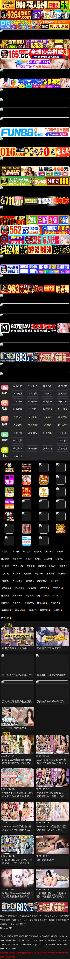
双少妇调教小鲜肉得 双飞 (50, 701)
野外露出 (62, 409)
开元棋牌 (27, 551)
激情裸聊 (32, 588)
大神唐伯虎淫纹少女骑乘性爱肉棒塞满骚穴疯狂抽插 (51, 895)
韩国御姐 (32, 401)
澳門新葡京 (42, 580)
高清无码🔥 (45, 610)
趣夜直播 (51, 573)
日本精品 (32, 393)
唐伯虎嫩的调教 (45, 859)
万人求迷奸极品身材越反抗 (17, 701)
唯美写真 (47, 432)
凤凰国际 (5, 566)
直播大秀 (17, 602)
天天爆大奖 (18, 595)
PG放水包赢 (18, 566)
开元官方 (5, 595)
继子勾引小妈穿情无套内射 (17, 674)
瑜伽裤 (47, 424)
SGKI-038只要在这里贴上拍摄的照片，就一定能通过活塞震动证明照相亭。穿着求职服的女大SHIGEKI (17, 864)
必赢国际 (59, 558)
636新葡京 (20, 588)
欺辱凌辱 (17, 409)
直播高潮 (31, 566)
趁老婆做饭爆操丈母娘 (14, 648)
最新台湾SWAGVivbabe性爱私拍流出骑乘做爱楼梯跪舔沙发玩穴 (17, 896)
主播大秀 (5, 573)
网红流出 (47, 409)
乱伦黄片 (28, 573)
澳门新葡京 (18, 580)
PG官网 (16, 551)
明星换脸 (32, 424)
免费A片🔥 (56, 602)
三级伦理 (17, 393)
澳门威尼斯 (29, 602)
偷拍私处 (39, 573)
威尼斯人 (5, 551)
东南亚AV (62, 401)
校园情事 (32, 448)
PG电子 (60, 551)
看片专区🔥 (20, 610)
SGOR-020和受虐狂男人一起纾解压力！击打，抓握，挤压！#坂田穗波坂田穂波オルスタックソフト (52, 797)
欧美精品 (47, 385)
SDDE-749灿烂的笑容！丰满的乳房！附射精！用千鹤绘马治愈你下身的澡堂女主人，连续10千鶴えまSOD (17, 797)
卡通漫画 (17, 432)
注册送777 (17, 558)
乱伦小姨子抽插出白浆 (14, 728)
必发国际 (5, 580)
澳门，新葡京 (43, 595)
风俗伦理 (62, 448)
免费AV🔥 (58, 610)
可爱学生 (47, 417)
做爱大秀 (5, 602)
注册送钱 (5, 558)
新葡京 (38, 558)
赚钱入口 (33, 610)
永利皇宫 (55, 580)
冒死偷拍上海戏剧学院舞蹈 (51, 674)
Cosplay (48, 393)
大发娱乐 (30, 580)
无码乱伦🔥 (58, 588)
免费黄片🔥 (44, 588)
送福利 (28, 558)
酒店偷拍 (63, 566)
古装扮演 (17, 417)
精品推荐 (17, 385)
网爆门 (62, 432)
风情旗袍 (17, 424)
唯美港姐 (47, 401)
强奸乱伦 (32, 385)
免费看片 (57, 595)
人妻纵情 (47, 448)
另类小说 (17, 456)
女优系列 (32, 417)
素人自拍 (62, 393)
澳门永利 (49, 551)
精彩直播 (42, 566)
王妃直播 (17, 573)
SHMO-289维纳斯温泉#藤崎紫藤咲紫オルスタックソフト (17, 762)
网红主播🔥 (6, 617)
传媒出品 (17, 440)
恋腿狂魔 (62, 417)
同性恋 (62, 440)
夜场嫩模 (62, 573)
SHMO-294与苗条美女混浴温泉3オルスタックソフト (52, 828)
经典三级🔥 (42, 602)
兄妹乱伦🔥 (6, 610)
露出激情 (32, 432)
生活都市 (17, 448)
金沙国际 (30, 595)
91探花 (32, 409)
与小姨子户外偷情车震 (49, 648)
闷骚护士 (62, 424)
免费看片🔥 (6, 588)
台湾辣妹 (17, 401)
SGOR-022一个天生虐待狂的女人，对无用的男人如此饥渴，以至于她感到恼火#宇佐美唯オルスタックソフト (17, 831)
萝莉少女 (62, 385)
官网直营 (38, 551)
